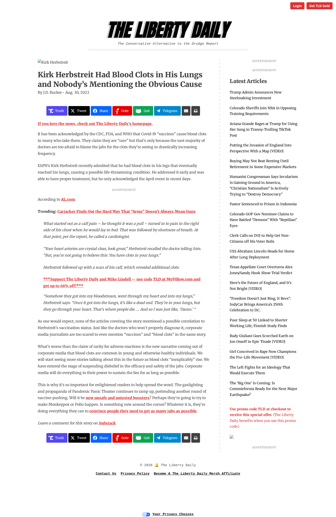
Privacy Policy (135, 474)
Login (297, 6)
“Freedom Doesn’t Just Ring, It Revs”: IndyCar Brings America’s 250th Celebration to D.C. (260, 304)
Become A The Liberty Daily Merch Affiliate (197, 474)
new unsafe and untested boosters (117, 397)
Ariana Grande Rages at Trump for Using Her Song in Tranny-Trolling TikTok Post (263, 130)
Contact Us (106, 474)
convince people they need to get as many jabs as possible (143, 411)
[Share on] (186, 111)
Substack (107, 423)
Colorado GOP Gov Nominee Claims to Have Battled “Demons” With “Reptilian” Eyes (263, 220)
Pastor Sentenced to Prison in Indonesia (263, 204)
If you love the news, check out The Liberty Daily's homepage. (95, 123)
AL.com (68, 199)
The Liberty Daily (169, 30)
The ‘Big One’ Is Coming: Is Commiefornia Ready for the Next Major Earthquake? (263, 389)
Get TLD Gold (319, 6)
